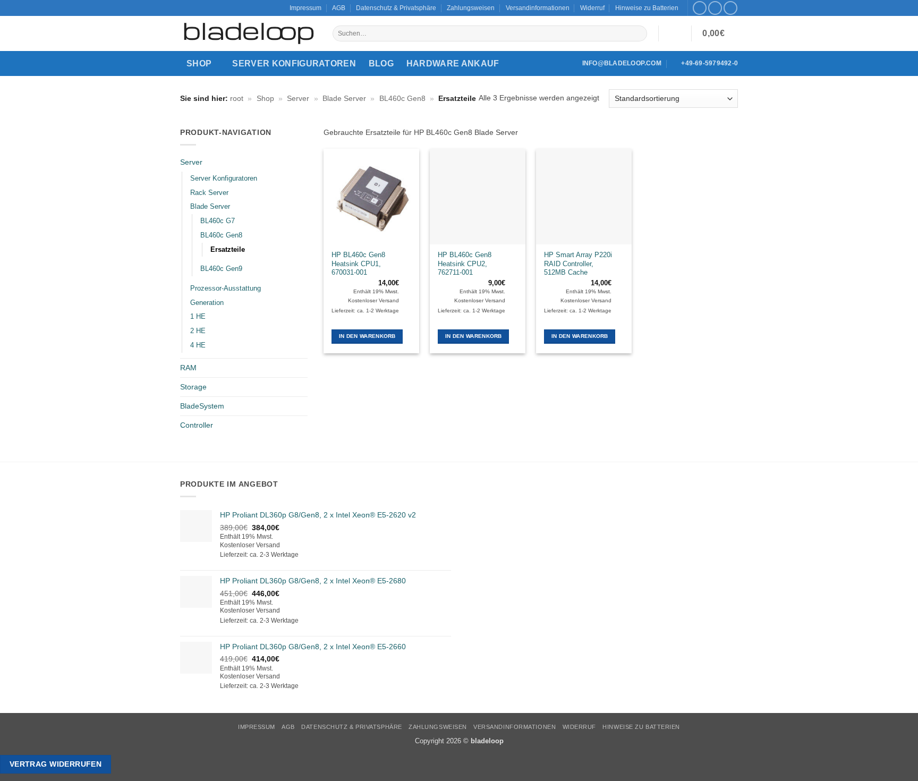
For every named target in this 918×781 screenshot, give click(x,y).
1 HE (198, 316)
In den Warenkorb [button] (367, 336)
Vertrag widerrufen (56, 764)
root (236, 98)
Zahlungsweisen (471, 8)
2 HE (198, 331)
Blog (381, 63)
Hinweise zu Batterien (646, 8)
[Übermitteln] (639, 34)
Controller (196, 425)
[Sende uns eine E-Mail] (730, 8)
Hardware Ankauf (452, 63)
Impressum (305, 8)
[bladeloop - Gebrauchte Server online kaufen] (248, 33)
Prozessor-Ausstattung (225, 288)
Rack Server (209, 193)
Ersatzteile (227, 249)
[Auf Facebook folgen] (700, 8)
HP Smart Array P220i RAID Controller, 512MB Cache (578, 264)
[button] (674, 33)
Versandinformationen (538, 8)
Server (298, 98)
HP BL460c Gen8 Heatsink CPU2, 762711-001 (464, 264)
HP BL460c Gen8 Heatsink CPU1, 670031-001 (358, 264)
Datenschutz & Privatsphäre (396, 8)
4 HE (198, 345)
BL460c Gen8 (402, 98)
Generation (207, 303)
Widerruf (592, 8)
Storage (193, 387)
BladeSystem (202, 406)
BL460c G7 (217, 221)
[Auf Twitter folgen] (715, 8)
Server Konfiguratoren (294, 63)
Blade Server (344, 98)
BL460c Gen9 (221, 269)
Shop (198, 63)
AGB (338, 8)
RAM (188, 367)
